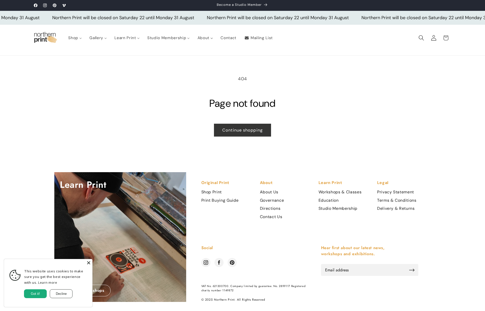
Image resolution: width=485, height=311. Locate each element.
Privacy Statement (395, 192)
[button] (421, 38)
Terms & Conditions (397, 200)
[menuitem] (75, 38)
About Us (269, 192)
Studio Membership (338, 208)
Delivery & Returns (396, 208)
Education (329, 200)
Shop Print (211, 192)
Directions (270, 208)
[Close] (88, 262)
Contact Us (271, 216)
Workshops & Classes (340, 192)
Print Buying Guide (220, 200)
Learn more (47, 282)
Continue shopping (242, 130)
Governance (272, 200)
